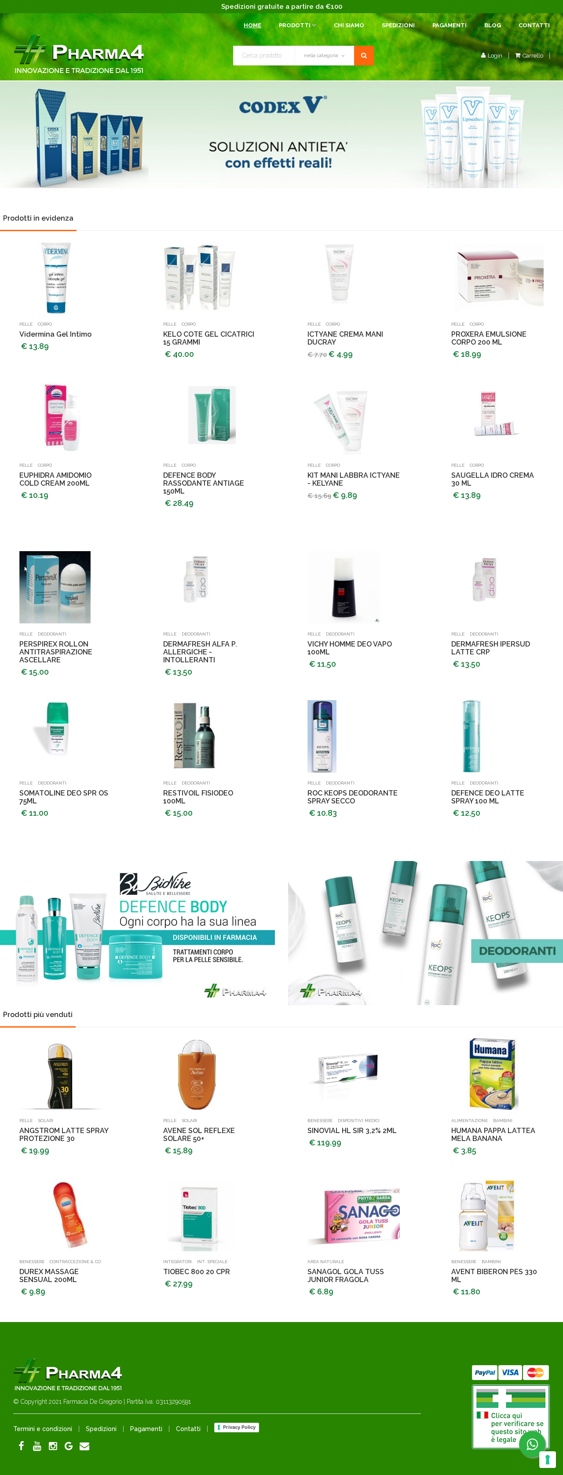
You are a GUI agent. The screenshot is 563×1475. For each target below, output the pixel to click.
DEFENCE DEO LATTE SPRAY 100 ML (487, 797)
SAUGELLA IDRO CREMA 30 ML (492, 479)
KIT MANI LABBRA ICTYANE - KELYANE (353, 479)
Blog (492, 25)
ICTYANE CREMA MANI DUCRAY (345, 338)
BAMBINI (502, 1120)
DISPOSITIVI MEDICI (359, 1120)
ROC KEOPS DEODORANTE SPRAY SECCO (352, 797)
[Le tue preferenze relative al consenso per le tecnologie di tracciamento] (547, 1459)
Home (252, 25)
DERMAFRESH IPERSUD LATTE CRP (490, 648)
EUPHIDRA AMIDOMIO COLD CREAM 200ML (55, 479)
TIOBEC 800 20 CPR (196, 1272)
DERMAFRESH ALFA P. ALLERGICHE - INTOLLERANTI (200, 652)
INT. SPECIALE (212, 1261)
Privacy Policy (239, 1427)
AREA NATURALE (325, 1261)
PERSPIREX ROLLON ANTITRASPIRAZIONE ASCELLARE (55, 652)
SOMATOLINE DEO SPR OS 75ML (63, 797)
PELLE (26, 324)
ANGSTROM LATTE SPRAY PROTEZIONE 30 (63, 1135)
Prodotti (295, 25)
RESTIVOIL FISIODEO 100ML (198, 797)
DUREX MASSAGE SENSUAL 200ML (49, 1276)
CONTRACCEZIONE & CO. (76, 1261)
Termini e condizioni (42, 1429)
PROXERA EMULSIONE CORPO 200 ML (488, 338)
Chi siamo (349, 25)
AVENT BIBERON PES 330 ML (494, 1276)
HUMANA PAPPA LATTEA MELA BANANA (493, 1135)
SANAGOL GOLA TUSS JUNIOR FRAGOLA (345, 1276)
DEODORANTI (52, 634)
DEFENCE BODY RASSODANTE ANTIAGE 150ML (203, 483)
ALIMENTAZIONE (469, 1120)
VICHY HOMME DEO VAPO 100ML (349, 648)
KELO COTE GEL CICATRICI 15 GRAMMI (208, 338)
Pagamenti (449, 25)
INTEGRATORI (177, 1261)
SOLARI (45, 1120)
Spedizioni (398, 25)
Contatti (534, 25)
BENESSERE (320, 1120)
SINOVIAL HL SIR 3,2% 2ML (352, 1131)
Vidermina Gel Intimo (55, 334)
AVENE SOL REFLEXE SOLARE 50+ (199, 1135)
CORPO (45, 324)
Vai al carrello (496, 69)
